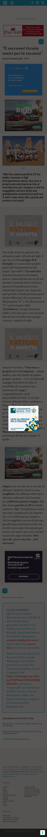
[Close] (38, 406)
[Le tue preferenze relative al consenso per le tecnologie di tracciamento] (42, 832)
